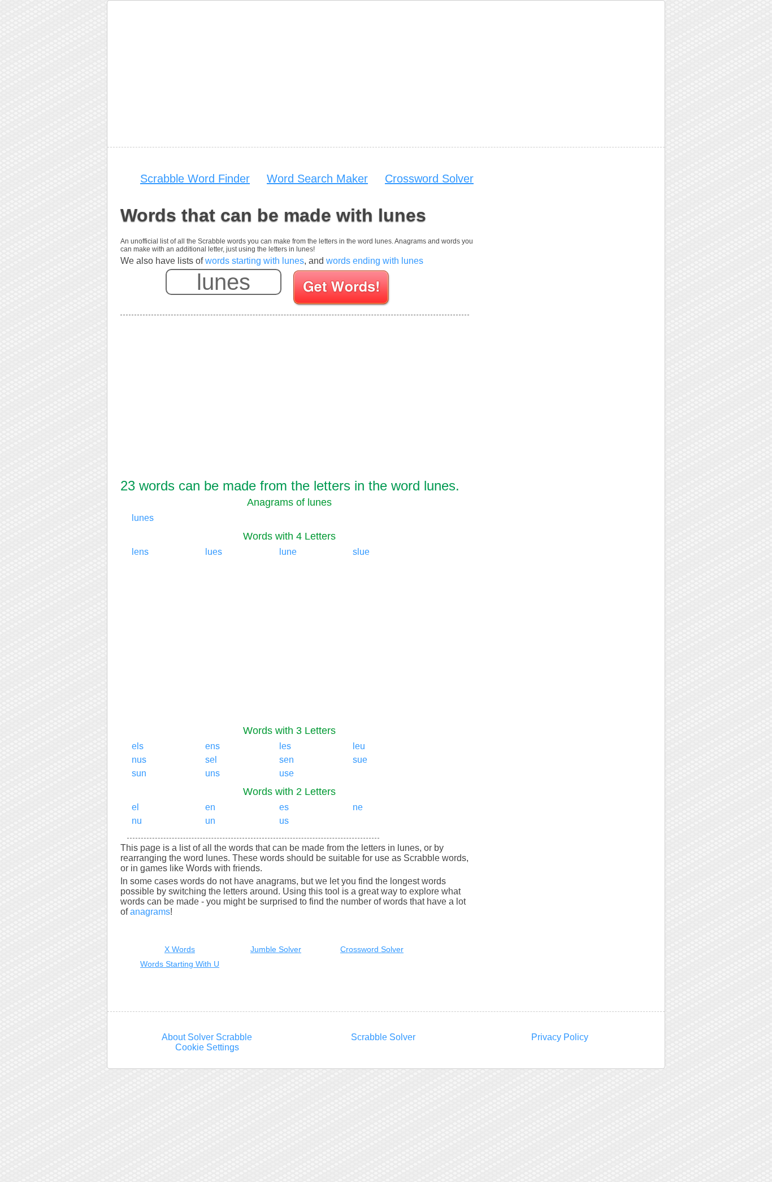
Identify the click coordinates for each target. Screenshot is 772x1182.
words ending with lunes (374, 261)
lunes (143, 518)
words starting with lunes (254, 261)
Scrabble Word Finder (195, 178)
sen (286, 759)
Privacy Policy (559, 1037)
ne (358, 807)
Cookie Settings (207, 1047)
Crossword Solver (429, 178)
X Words (179, 949)
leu (359, 746)
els (138, 746)
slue (361, 552)
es (284, 807)
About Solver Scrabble (207, 1037)
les (285, 746)
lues (213, 552)
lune (288, 552)
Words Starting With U (179, 963)
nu (137, 820)
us (284, 820)
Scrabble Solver (383, 1037)
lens (140, 552)
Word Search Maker (317, 178)
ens (212, 746)
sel (211, 759)
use (286, 773)
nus (139, 759)
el (135, 807)
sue (360, 759)
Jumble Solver (275, 949)
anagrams (150, 911)
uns (212, 773)
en (210, 807)
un (210, 820)
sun (139, 773)
